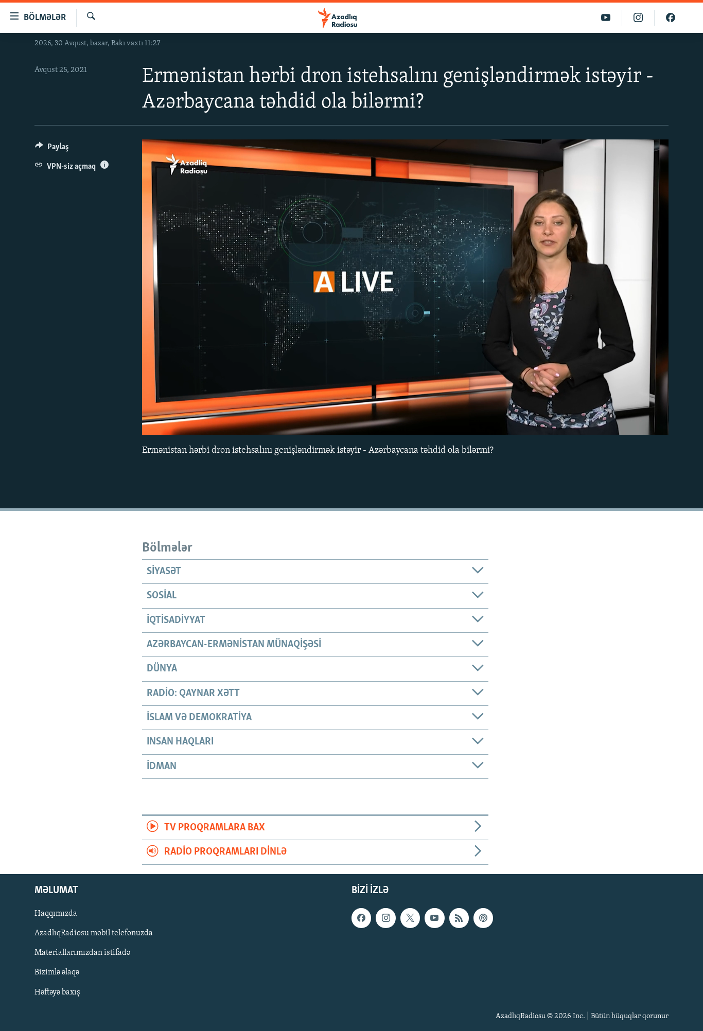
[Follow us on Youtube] (434, 918)
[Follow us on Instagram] (385, 918)
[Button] (52, 149)
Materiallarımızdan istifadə (82, 953)
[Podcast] (483, 918)
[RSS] (459, 918)
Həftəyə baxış (57, 992)
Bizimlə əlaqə (56, 972)
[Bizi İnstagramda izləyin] (638, 18)
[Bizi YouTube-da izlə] (606, 18)
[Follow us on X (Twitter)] (410, 918)
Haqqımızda (55, 914)
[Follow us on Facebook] (361, 918)
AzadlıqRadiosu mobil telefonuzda (93, 933)
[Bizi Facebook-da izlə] (671, 18)
